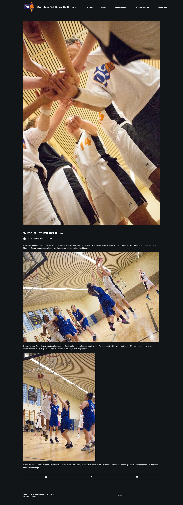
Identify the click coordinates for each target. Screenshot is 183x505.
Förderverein (162, 7)
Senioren (90, 7)
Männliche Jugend (142, 7)
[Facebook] (91, 477)
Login (120, 495)
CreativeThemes (29, 497)
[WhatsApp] (46, 477)
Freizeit (104, 7)
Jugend (49, 238)
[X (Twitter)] (137, 477)
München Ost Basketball (53, 7)
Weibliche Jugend (121, 7)
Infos (74, 7)
